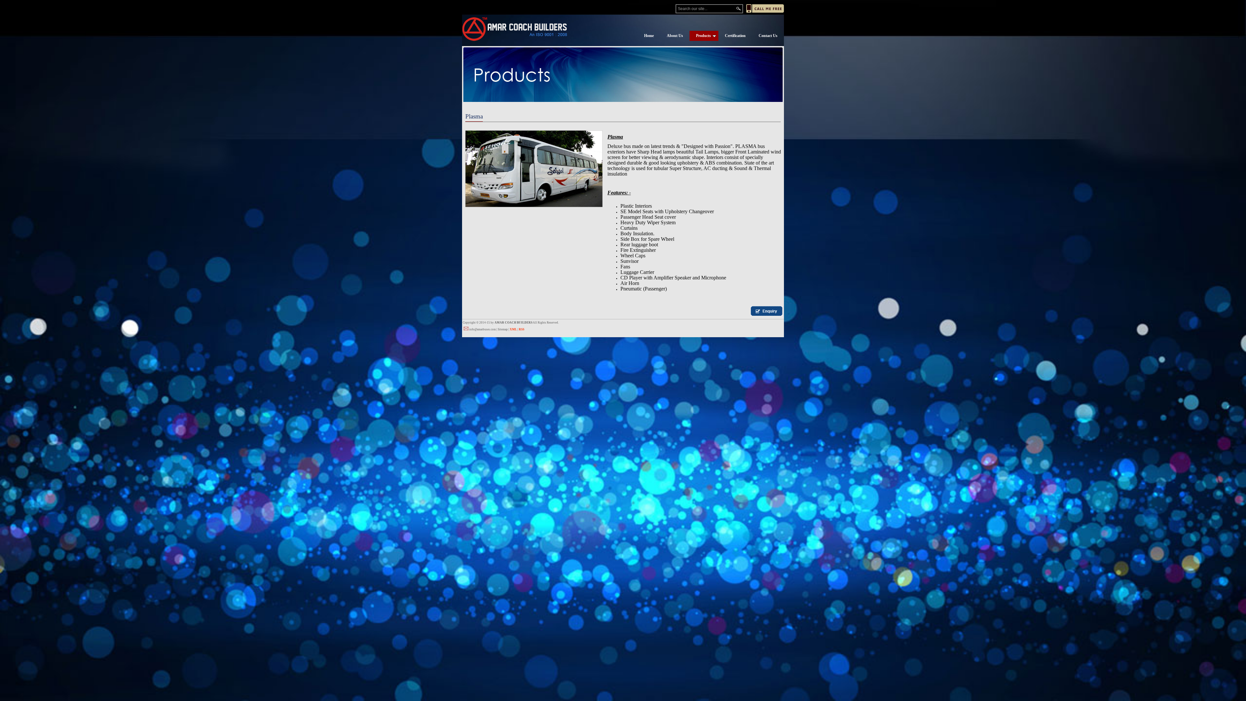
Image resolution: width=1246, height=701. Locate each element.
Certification (735, 35)
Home (649, 35)
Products (703, 35)
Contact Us (768, 35)
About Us (675, 35)
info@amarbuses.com (482, 329)
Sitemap (503, 329)
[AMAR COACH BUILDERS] (515, 29)
